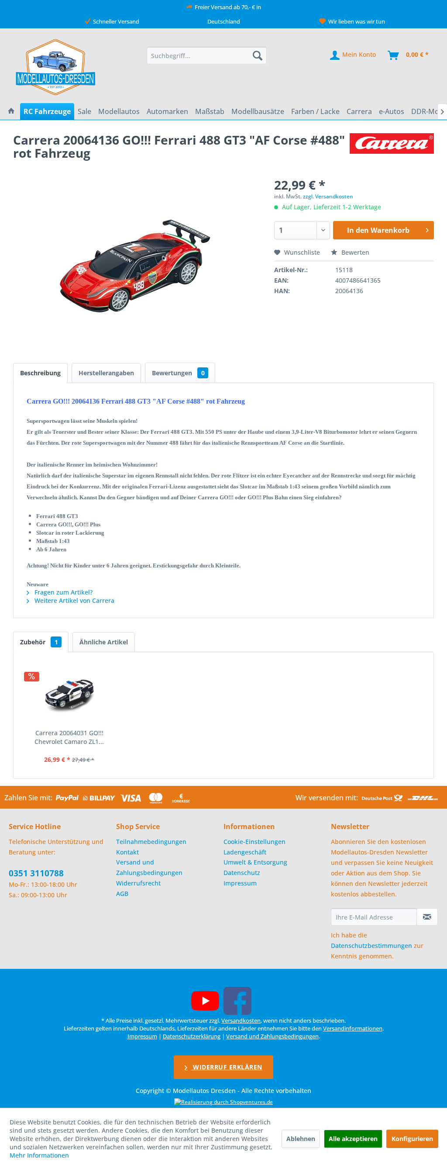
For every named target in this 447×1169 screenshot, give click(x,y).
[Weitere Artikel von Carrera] (392, 148)
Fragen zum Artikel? (63, 592)
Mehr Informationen (39, 1155)
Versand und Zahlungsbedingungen (149, 867)
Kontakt (127, 852)
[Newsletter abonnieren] (427, 917)
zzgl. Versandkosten (328, 196)
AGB (122, 893)
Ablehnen (300, 1138)
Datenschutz (242, 872)
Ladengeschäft (245, 852)
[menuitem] (207, 55)
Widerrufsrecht (138, 883)
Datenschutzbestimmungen (371, 945)
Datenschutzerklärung (191, 1036)
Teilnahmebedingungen (151, 841)
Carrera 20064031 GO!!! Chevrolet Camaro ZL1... (69, 737)
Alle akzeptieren (353, 1138)
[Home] (11, 111)
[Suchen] (257, 55)
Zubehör (39, 642)
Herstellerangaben (106, 373)
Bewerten (354, 252)
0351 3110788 (36, 873)
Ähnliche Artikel (103, 642)
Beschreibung (40, 373)
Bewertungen (178, 373)
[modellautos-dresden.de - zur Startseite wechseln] (56, 67)
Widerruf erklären (226, 1067)
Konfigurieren (412, 1138)
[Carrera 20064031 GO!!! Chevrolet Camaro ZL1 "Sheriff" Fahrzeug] (69, 693)
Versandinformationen (352, 1028)
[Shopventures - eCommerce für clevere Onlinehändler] (223, 1102)
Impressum (240, 883)
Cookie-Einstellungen (254, 841)
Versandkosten (241, 1020)
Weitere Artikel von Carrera (73, 600)
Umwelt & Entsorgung (255, 862)
